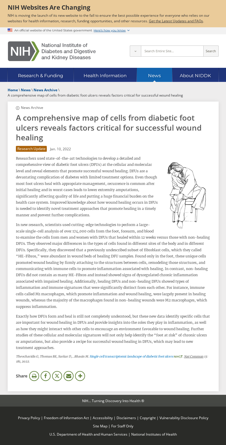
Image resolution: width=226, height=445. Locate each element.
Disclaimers (126, 417)
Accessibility (103, 417)
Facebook (46, 376)
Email (69, 376)
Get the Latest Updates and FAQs (176, 20)
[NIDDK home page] (52, 51)
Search (211, 51)
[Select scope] (135, 51)
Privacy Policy (29, 417)
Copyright (148, 417)
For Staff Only (122, 426)
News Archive (32, 107)
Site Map (100, 426)
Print (34, 376)
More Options (80, 376)
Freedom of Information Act (66, 417)
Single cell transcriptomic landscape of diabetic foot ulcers (131, 356)
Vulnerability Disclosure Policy (183, 417)
